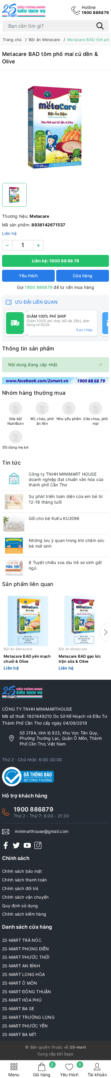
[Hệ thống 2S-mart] (23, 10)
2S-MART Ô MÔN (19, 982)
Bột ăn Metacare (18, 649)
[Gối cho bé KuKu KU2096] (14, 524)
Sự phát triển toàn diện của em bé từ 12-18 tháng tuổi (66, 499)
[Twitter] (16, 845)
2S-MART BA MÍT (19, 1034)
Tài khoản (97, 1074)
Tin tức (11, 463)
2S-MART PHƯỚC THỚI (26, 957)
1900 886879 (95, 10)
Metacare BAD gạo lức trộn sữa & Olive (80, 659)
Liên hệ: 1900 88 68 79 (55, 260)
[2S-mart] (55, 380)
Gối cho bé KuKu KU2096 (54, 518)
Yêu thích (70, 1070)
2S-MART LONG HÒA (23, 974)
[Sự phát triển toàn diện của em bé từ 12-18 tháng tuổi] (14, 502)
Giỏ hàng (43, 1070)
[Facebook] (5, 845)
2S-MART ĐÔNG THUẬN (26, 991)
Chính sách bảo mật (22, 871)
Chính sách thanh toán (24, 879)
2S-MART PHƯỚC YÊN (25, 1025)
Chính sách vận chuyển (25, 897)
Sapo (68, 1054)
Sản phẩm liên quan (28, 584)
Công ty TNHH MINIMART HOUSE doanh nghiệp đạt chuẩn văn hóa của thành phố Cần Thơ (66, 479)
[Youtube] (27, 845)
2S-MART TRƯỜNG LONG (28, 1017)
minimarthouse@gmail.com (41, 831)
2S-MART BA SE (18, 1008)
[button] (104, 632)
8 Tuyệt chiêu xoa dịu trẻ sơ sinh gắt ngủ (65, 565)
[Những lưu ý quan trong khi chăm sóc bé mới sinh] (14, 546)
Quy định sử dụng (20, 905)
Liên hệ (9, 233)
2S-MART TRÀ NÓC (21, 940)
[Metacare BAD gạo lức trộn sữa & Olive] (83, 621)
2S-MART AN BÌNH (21, 965)
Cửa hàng (82, 275)
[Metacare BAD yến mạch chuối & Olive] (28, 621)
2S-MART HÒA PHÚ (21, 999)
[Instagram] (37, 845)
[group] (55, 128)
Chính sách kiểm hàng (24, 913)
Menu (13, 1074)
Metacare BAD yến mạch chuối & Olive (27, 659)
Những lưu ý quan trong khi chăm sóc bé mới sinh (66, 543)
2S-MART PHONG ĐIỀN (25, 948)
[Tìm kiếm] (100, 25)
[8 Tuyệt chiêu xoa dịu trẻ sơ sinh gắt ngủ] (14, 568)
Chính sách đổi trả (20, 888)
